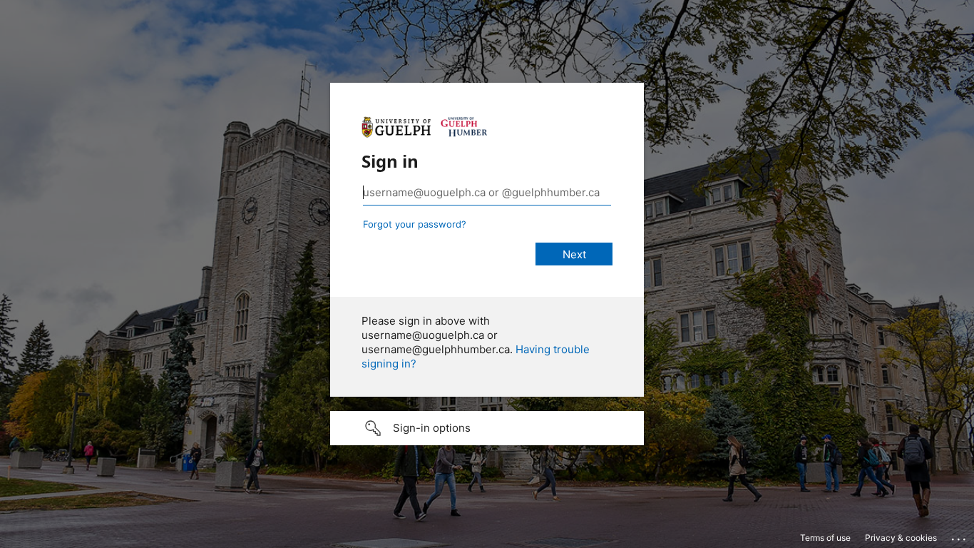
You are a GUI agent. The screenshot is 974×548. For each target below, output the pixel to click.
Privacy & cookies (901, 537)
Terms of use (825, 537)
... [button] (959, 536)
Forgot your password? (414, 224)
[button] (487, 428)
